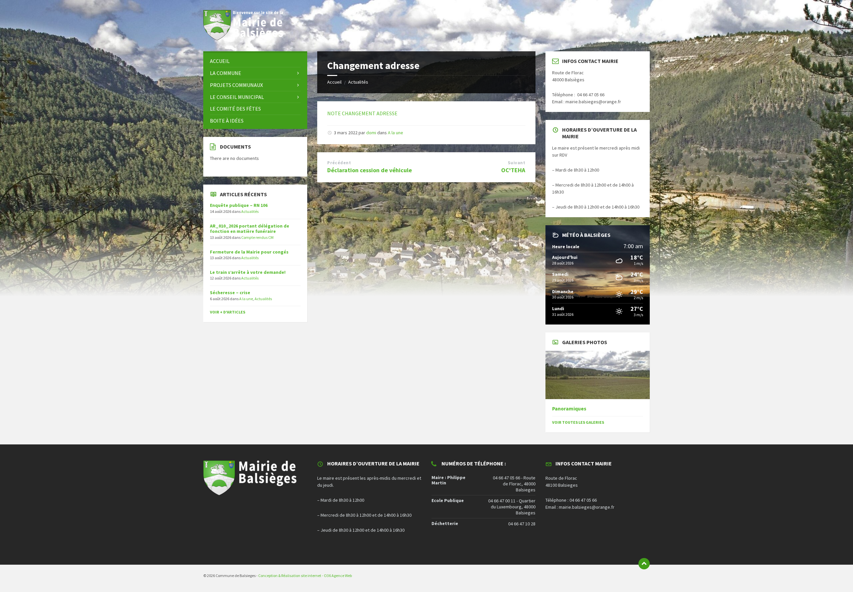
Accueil (334, 82)
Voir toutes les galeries (578, 422)
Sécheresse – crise (230, 293)
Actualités (358, 82)
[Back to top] (644, 563)
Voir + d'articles (227, 311)
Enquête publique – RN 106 (239, 205)
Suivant (516, 163)
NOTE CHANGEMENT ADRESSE (362, 113)
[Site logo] (246, 38)
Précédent (339, 163)
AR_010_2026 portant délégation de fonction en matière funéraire (249, 229)
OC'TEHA (513, 170)
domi (371, 133)
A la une (395, 133)
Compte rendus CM (257, 237)
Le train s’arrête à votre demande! (248, 272)
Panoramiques (569, 408)
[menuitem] (255, 61)
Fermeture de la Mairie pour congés (249, 252)
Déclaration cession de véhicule (369, 170)
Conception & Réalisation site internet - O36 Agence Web (305, 575)
